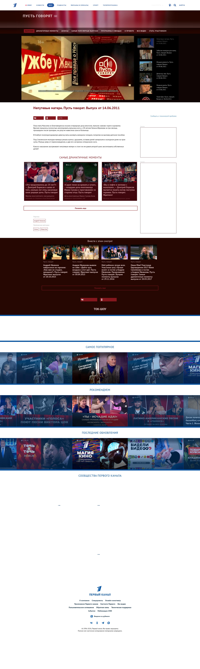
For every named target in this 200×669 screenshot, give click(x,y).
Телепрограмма (110, 5)
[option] (157, 42)
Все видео (122, 604)
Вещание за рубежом (102, 616)
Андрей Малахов (39, 221)
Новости (40, 5)
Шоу (50, 5)
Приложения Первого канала (86, 604)
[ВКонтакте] (38, 118)
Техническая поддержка (121, 607)
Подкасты (61, 5)
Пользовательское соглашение (81, 607)
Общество (44, 229)
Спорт (95, 5)
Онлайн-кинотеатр (113, 600)
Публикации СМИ (105, 611)
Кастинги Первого (107, 604)
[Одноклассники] (50, 118)
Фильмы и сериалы (79, 5)
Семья (36, 229)
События (91, 611)
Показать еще (80, 208)
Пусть (38, 16)
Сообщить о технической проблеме (163, 116)
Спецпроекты (97, 600)
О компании (84, 600)
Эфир (29, 5)
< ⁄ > (60, 118)
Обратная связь (102, 607)
